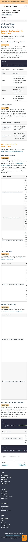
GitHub (3, 522)
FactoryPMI (4, 494)
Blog (2, 520)
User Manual (4, 475)
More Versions (4, 498)
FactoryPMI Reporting (6, 496)
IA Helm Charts (5, 483)
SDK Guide (4, 479)
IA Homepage (4, 518)
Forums (3, 508)
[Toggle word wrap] (23, 65)
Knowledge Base (5, 481)
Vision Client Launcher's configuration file (12, 151)
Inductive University (6, 477)
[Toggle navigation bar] (2, 6)
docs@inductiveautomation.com (14, 535)
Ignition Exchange (5, 510)
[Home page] (2, 10)
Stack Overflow (5, 506)
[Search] (25, 6)
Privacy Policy (4, 525)
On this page (5, 20)
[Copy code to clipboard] (25, 65)
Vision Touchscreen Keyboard (14, 311)
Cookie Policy (4, 527)
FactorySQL (4, 491)
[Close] (27, 2)
